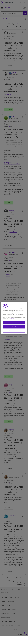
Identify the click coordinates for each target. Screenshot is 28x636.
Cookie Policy (11, 318)
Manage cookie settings (14, 330)
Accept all (14, 322)
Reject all (14, 326)
